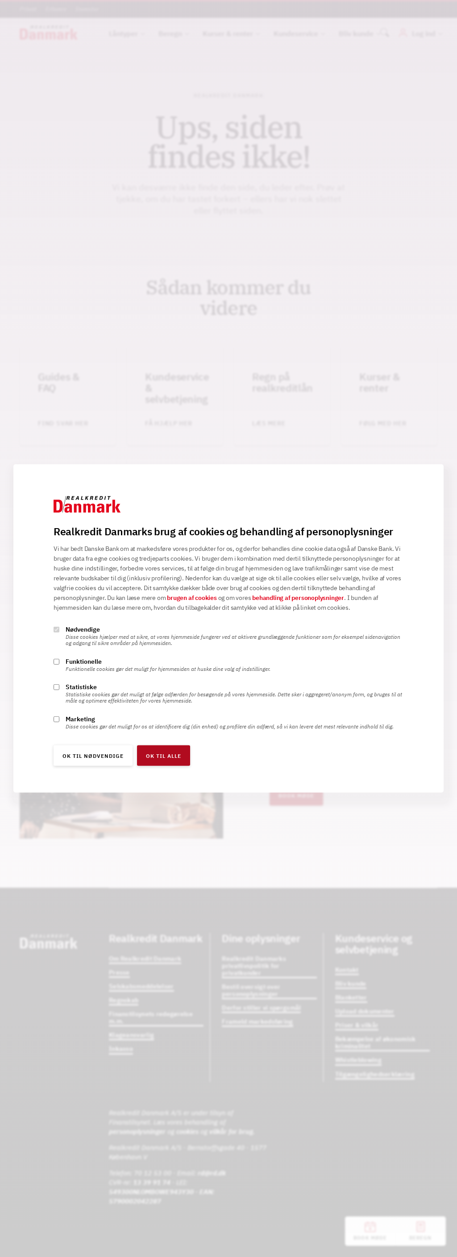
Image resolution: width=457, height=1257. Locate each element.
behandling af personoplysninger (298, 598)
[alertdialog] (228, 628)
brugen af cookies (192, 598)
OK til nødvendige (93, 756)
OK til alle (163, 756)
